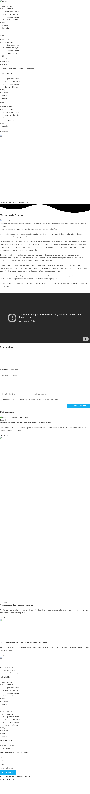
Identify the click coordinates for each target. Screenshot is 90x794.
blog (3, 22)
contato (5, 25)
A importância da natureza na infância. (16, 605)
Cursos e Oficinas (11, 20)
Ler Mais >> (4, 435)
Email (2, 764)
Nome (2, 757)
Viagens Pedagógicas (12, 14)
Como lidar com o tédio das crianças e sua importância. (23, 642)
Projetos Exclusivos (12, 11)
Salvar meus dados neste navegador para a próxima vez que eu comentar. (30, 400)
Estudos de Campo (12, 17)
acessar (5, 31)
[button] (45, 35)
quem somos (7, 6)
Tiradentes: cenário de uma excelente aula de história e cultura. (27, 423)
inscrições (6, 28)
